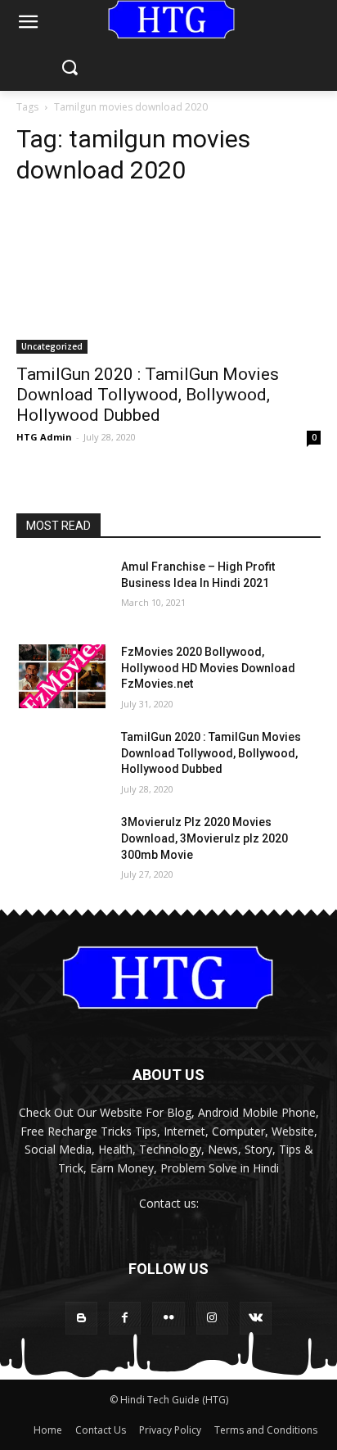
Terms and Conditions (265, 1430)
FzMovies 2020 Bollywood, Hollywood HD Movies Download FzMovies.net (208, 667)
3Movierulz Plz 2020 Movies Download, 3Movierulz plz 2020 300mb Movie (204, 838)
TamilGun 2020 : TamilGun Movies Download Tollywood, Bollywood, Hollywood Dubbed (147, 394)
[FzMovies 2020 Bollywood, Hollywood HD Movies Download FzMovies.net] (62, 676)
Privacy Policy (170, 1430)
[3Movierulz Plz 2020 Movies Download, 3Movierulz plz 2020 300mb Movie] (62, 847)
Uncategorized (52, 346)
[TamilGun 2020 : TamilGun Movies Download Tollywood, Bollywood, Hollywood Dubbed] (168, 277)
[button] (69, 68)
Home (48, 1430)
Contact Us (100, 1430)
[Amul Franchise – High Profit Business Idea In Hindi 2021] (62, 591)
